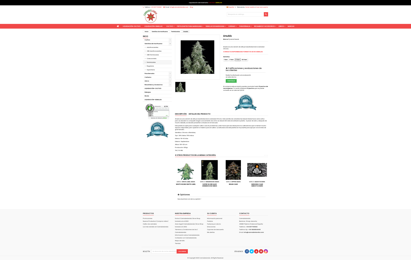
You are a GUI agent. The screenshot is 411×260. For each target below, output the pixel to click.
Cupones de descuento (215, 230)
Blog (191, 7)
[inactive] (157, 111)
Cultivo (169, 26)
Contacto (244, 213)
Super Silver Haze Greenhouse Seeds (209, 185)
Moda (147, 96)
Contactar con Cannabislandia (186, 238)
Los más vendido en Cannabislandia (155, 227)
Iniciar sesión (249, 7)
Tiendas (178, 243)
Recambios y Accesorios (264, 26)
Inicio (145, 36)
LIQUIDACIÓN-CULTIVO (132, 26)
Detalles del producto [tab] (199, 114)
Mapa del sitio (180, 241)
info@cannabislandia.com (179, 7)
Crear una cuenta (262, 7)
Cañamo (231, 26)
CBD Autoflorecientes (154, 51)
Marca (225, 39)
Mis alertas (211, 232)
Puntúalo (231, 81)
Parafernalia (244, 26)
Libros (281, 26)
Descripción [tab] (181, 114)
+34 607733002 (156, 7)
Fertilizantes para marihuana (189, 26)
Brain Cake (233, 184)
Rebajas (148, 92)
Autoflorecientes (152, 47)
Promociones (147, 218)
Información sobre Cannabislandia (187, 235)
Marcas (291, 26)
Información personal (214, 218)
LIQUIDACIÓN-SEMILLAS (153, 26)
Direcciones (211, 227)
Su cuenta (212, 213)
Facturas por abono (214, 224)
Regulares (150, 66)
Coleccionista (151, 59)
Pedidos (210, 221)
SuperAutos (151, 70)
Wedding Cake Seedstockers (257, 185)
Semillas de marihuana (215, 26)
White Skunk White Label (186, 184)
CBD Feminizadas (153, 55)
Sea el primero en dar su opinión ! (189, 199)
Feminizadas (151, 62)
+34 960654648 (254, 230)
